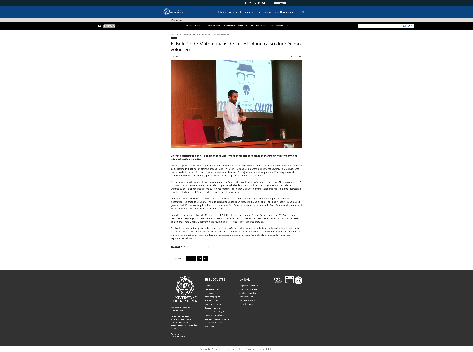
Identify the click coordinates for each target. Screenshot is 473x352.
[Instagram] (250, 3)
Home (212, 247)
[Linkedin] (205, 258)
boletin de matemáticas (189, 247)
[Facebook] (245, 3)
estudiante (204, 247)
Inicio (172, 34)
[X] (193, 258)
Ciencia (178, 34)
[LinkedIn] (259, 3)
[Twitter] (254, 3)
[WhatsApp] (199, 258)
